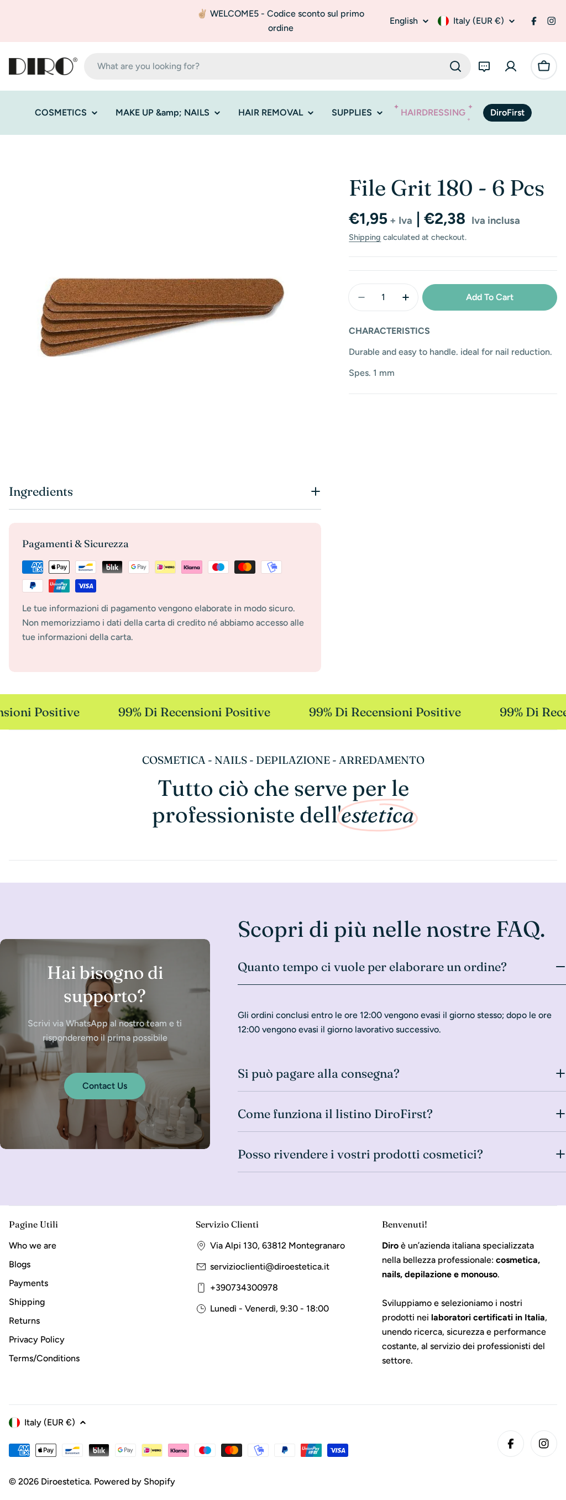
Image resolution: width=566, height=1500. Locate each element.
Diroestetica (65, 1481)
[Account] (510, 66)
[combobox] (277, 66)
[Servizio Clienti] (484, 66)
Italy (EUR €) (478, 20)
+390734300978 (244, 1287)
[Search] (455, 66)
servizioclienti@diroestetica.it (269, 1266)
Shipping (365, 237)
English (404, 21)
